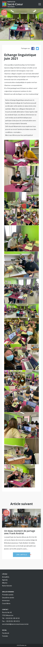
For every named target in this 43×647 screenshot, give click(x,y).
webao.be (23, 645)
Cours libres (6, 603)
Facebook (5, 633)
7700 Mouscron (7, 615)
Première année (7, 595)
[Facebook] (32, 48)
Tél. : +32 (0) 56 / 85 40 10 (11, 618)
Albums (4, 583)
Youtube (5, 636)
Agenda (5, 580)
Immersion (6, 600)
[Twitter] (37, 48)
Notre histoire (7, 586)
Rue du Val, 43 (7, 612)
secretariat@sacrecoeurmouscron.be (15, 624)
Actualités (5, 577)
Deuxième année (8, 597)
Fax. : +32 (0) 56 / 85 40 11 (11, 621)
